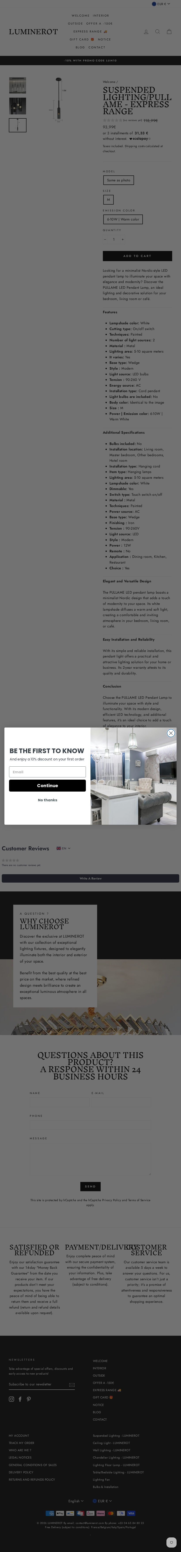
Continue (47, 786)
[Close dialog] (171, 733)
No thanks (47, 800)
